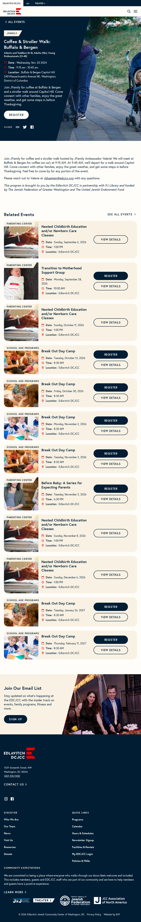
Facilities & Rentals (83, 847)
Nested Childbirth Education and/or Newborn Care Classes (64, 230)
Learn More (13, 892)
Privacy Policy (94, 914)
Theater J (40, 3)
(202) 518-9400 (12, 776)
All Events (16, 22)
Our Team (9, 826)
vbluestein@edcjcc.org (59, 178)
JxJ (27, 3)
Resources (10, 847)
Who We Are (11, 819)
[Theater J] (44, 900)
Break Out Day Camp (58, 351)
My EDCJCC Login (82, 854)
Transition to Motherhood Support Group (61, 270)
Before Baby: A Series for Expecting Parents (61, 485)
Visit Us (8, 840)
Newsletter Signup (83, 840)
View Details (111, 239)
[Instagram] (6, 799)
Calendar (77, 826)
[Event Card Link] (21, 239)
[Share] (17, 127)
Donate (8, 854)
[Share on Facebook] (32, 127)
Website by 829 (112, 914)
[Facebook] (12, 799)
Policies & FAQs (81, 861)
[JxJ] (21, 900)
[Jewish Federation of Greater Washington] (75, 900)
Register (16, 115)
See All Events (120, 214)
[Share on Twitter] (24, 127)
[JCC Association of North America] (110, 900)
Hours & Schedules (83, 833)
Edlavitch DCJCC (12, 3)
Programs (77, 819)
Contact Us (14, 784)
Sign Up (15, 719)
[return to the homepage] (19, 753)
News (7, 833)
